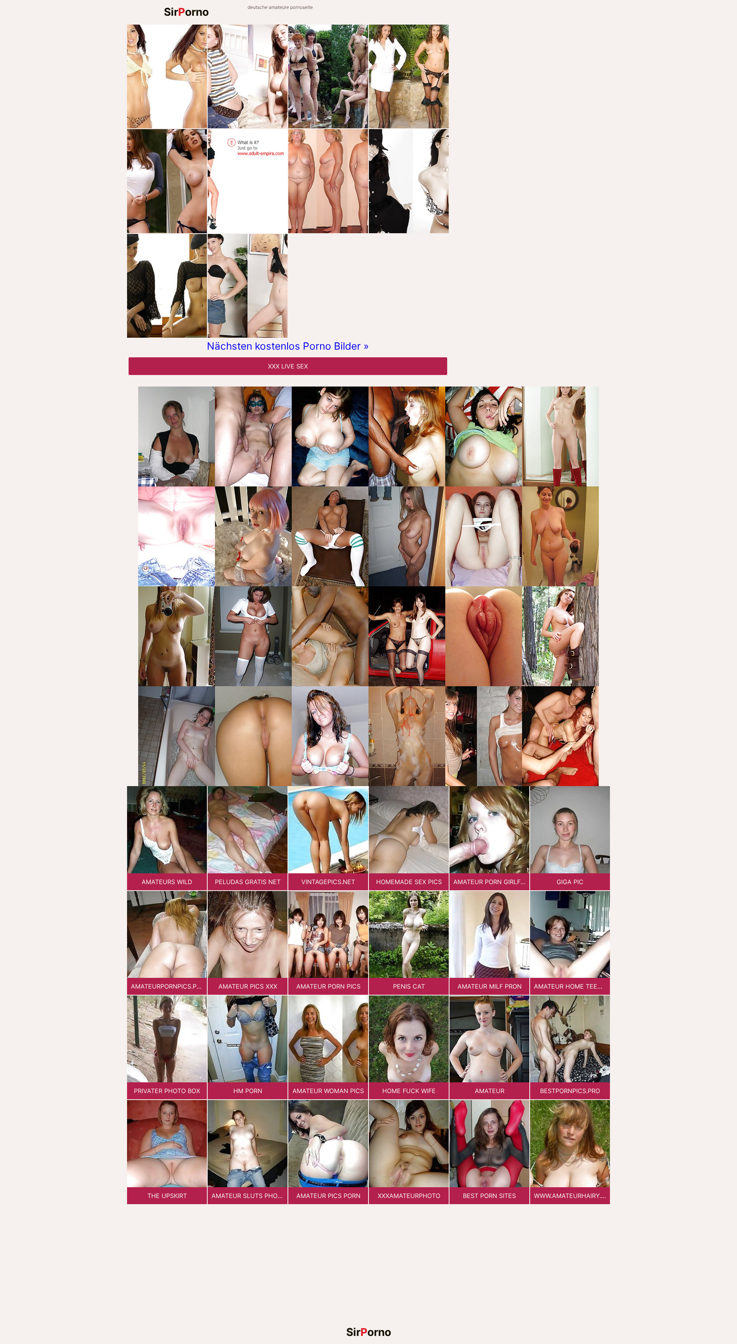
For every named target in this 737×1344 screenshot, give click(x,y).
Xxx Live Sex (288, 366)
